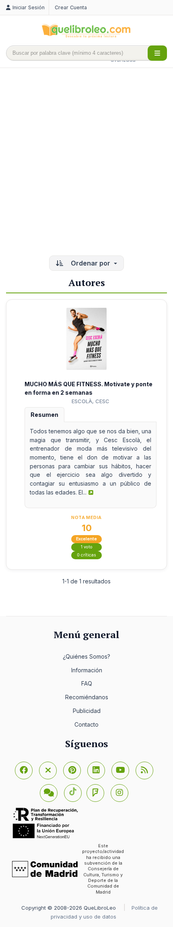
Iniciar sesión (28, 7)
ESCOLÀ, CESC (90, 401)
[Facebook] (24, 770)
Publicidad (87, 710)
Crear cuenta (71, 7)
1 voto (87, 547)
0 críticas (86, 555)
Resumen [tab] (44, 414)
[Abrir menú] (157, 53)
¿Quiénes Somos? (86, 656)
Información (86, 670)
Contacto (86, 724)
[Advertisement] (86, 162)
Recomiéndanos (86, 697)
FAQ (86, 683)
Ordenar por (90, 263)
